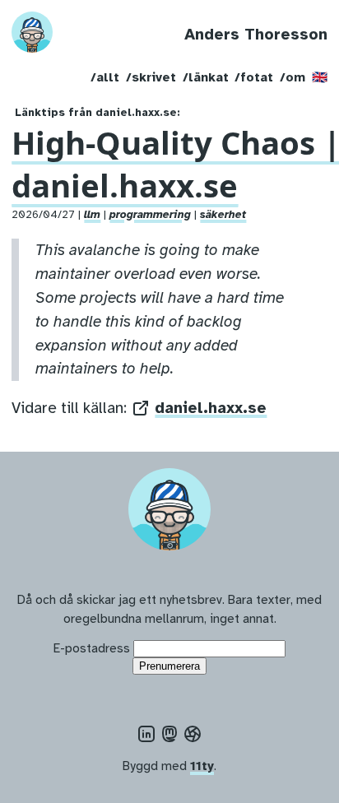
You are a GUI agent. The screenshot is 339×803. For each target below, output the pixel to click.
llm (92, 214)
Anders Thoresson (255, 34)
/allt (105, 77)
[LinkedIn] (146, 734)
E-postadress (91, 648)
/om (292, 77)
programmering (150, 214)
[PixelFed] (192, 734)
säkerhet (223, 214)
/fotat (254, 77)
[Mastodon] (169, 734)
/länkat (206, 77)
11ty (202, 765)
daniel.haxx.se (211, 408)
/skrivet (151, 77)
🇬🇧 (319, 77)
